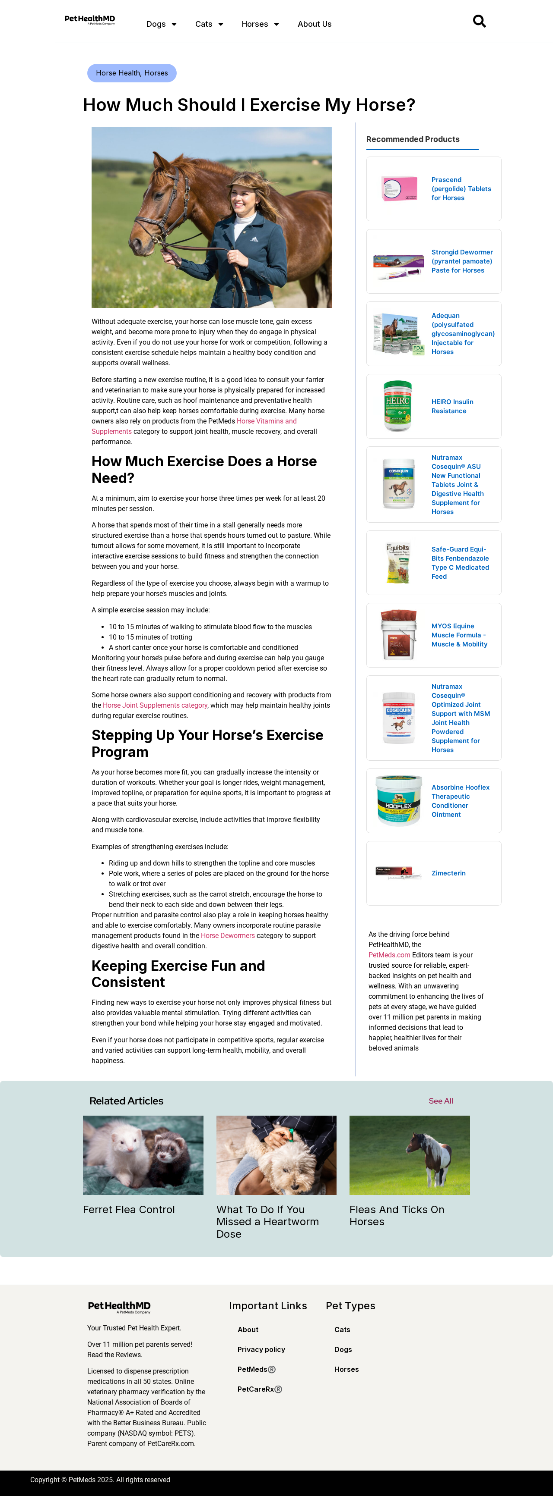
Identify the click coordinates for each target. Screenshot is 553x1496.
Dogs (156, 23)
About (248, 1329)
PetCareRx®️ (260, 1389)
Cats (204, 23)
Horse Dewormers (228, 935)
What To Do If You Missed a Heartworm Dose (267, 1222)
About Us (315, 23)
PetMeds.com (389, 955)
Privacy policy (261, 1349)
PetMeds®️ (257, 1369)
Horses (255, 23)
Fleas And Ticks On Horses (397, 1215)
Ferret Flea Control (129, 1209)
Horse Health (118, 73)
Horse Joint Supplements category (155, 705)
